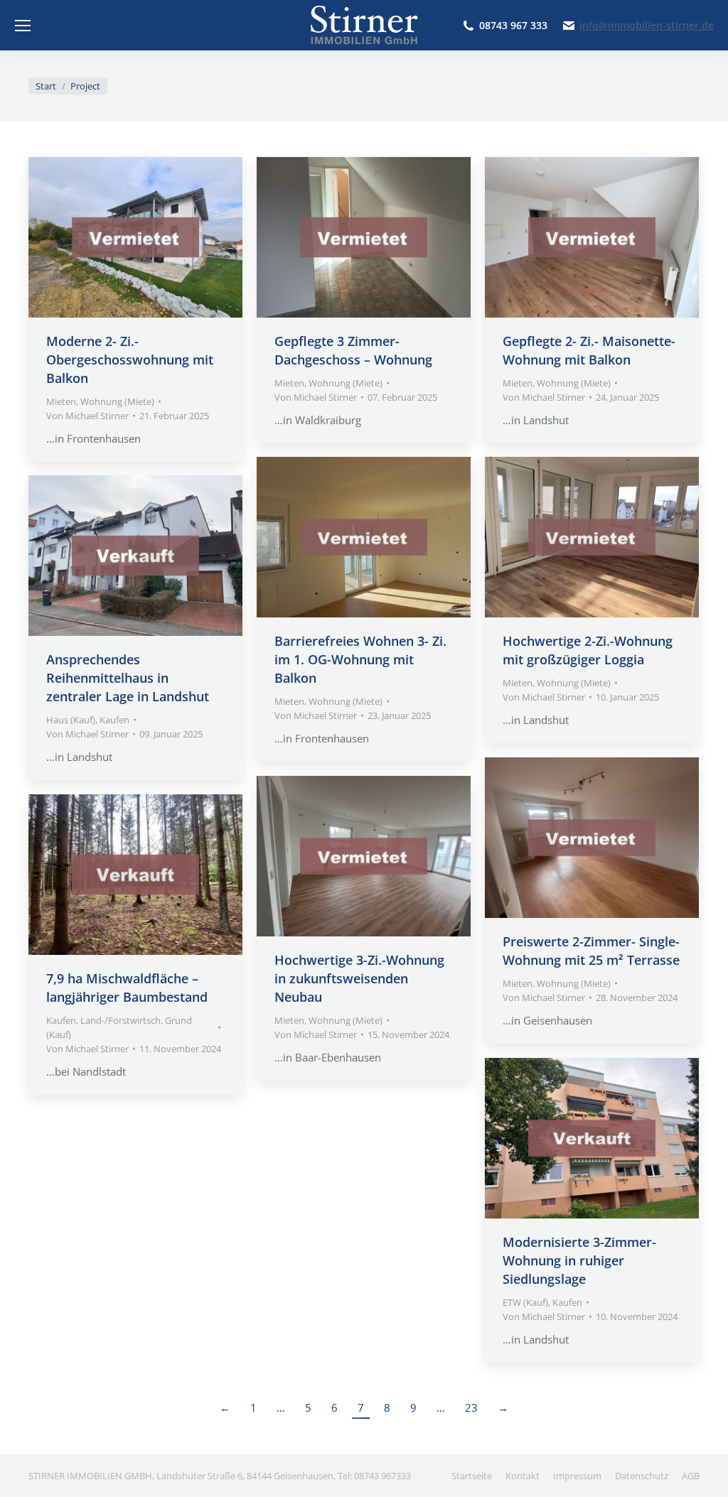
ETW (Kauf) (525, 1302)
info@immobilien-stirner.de (646, 25)
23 (471, 1407)
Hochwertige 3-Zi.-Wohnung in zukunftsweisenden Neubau (359, 978)
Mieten (61, 401)
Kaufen (114, 719)
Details (155, 237)
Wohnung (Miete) (117, 401)
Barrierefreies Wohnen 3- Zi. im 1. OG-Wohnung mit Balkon (360, 659)
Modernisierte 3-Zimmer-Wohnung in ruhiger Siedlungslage (579, 1260)
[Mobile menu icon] (22, 25)
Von (87, 415)
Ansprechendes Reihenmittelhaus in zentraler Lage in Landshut (127, 678)
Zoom (116, 237)
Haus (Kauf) (70, 719)
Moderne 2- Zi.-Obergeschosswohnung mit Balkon (129, 360)
